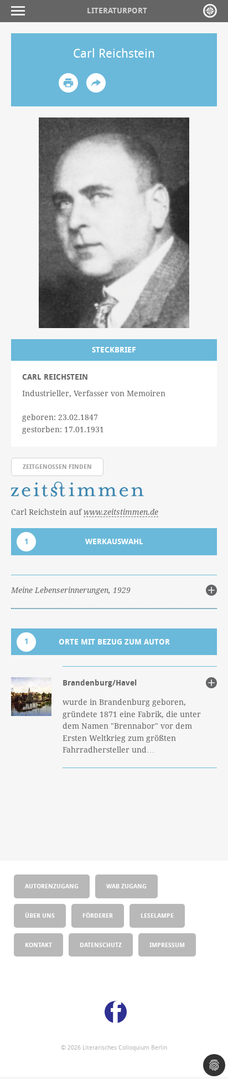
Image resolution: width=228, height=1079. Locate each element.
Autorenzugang (52, 886)
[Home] (210, 11)
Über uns (40, 915)
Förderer (97, 915)
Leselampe (157, 915)
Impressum (167, 944)
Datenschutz (101, 944)
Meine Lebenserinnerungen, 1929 (71, 590)
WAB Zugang (126, 886)
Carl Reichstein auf (84, 512)
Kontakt (38, 944)
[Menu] (20, 11)
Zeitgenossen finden (57, 466)
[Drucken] (68, 83)
